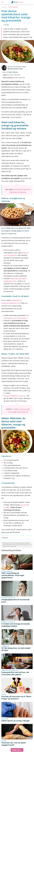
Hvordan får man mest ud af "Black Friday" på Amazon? (16, 697)
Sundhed (4, 741)
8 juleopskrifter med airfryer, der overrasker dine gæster (15, 673)
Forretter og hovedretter (9, 670)
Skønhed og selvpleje (8, 597)
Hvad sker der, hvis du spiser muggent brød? (13, 744)
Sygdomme (4, 719)
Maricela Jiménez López (15, 68)
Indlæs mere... (17, 750)
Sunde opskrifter (13, 7)
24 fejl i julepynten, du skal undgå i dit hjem (16, 649)
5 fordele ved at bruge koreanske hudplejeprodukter (15, 625)
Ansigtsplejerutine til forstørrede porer (15, 601)
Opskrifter (4, 7)
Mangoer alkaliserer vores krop (14, 396)
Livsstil (3, 694)
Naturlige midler (6, 571)
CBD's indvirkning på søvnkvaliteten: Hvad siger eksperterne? (12, 575)
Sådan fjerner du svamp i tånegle (15, 721)
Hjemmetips (5, 646)
